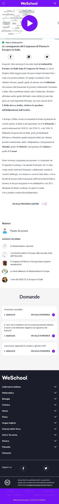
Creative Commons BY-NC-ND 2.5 (39, 485)
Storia (5, 411)
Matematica (8, 393)
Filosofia (6, 447)
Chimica (6, 405)
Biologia (6, 399)
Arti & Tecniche (9, 435)
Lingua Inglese (9, 423)
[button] (3, 3)
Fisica (5, 417)
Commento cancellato (13, 310)
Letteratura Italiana (11, 387)
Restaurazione (17, 42)
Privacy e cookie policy (15, 495)
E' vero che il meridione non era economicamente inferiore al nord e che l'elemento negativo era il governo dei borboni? (28, 328)
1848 (48, 128)
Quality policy (49, 491)
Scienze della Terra (11, 429)
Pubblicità (29, 491)
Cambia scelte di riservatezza (44, 495)
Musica (5, 441)
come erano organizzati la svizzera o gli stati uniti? (25, 346)
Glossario (6, 453)
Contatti (10, 491)
